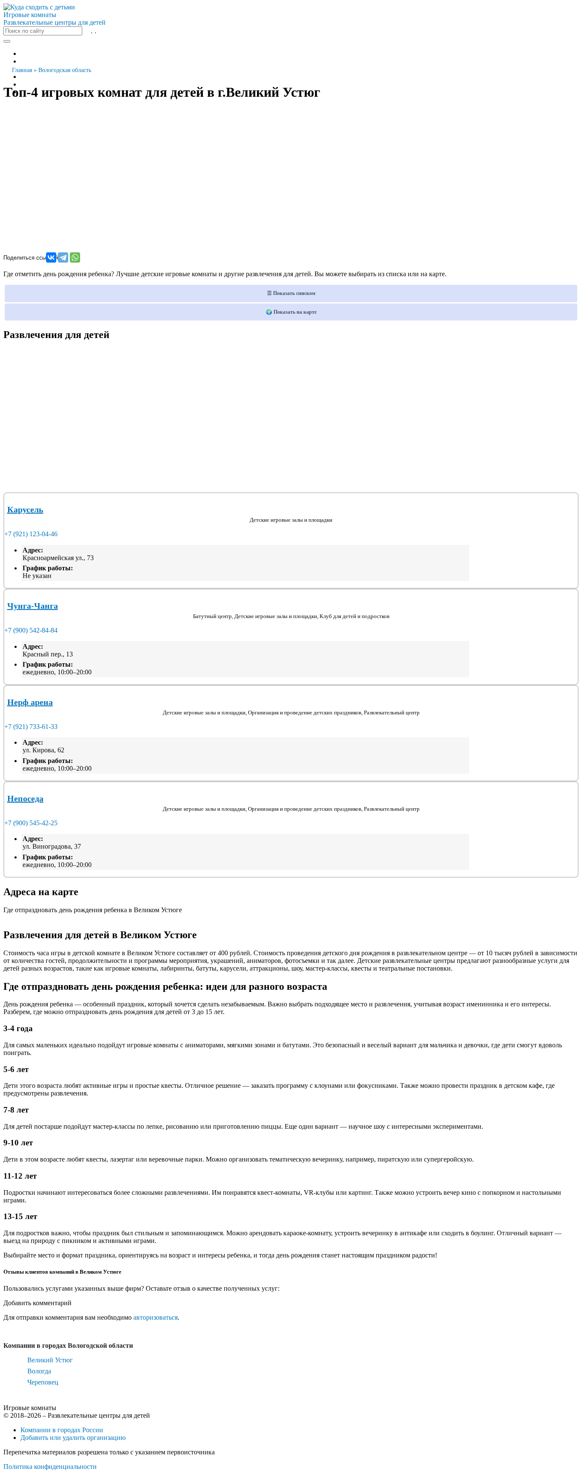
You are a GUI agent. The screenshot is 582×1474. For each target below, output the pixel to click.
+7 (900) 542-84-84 (31, 630)
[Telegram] (63, 257)
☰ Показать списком (291, 293)
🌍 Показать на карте (291, 312)
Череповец (42, 1382)
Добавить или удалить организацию (73, 1437)
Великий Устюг (50, 1360)
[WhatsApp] (75, 257)
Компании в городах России (61, 1430)
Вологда (39, 1371)
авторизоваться (155, 1317)
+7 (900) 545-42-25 (31, 823)
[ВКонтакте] (51, 257)
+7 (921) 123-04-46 (31, 534)
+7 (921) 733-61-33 (31, 726)
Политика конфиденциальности (50, 1466)
